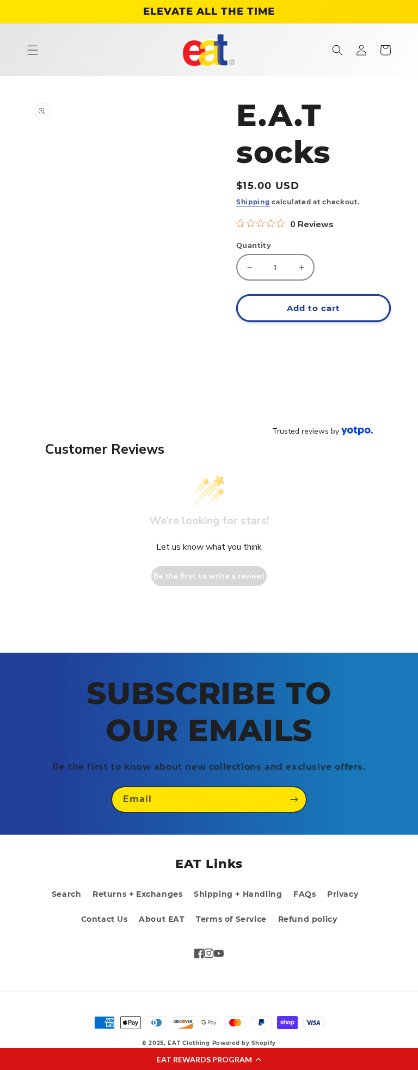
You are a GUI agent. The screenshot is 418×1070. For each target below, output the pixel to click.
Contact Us (104, 919)
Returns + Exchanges (137, 894)
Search (67, 894)
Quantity (253, 245)
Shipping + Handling (238, 894)
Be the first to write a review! (209, 576)
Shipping (253, 202)
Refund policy (307, 919)
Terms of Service (231, 919)
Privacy (342, 894)
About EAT (162, 919)
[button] (209, 1059)
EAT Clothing (190, 1043)
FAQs (304, 894)
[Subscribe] (294, 799)
